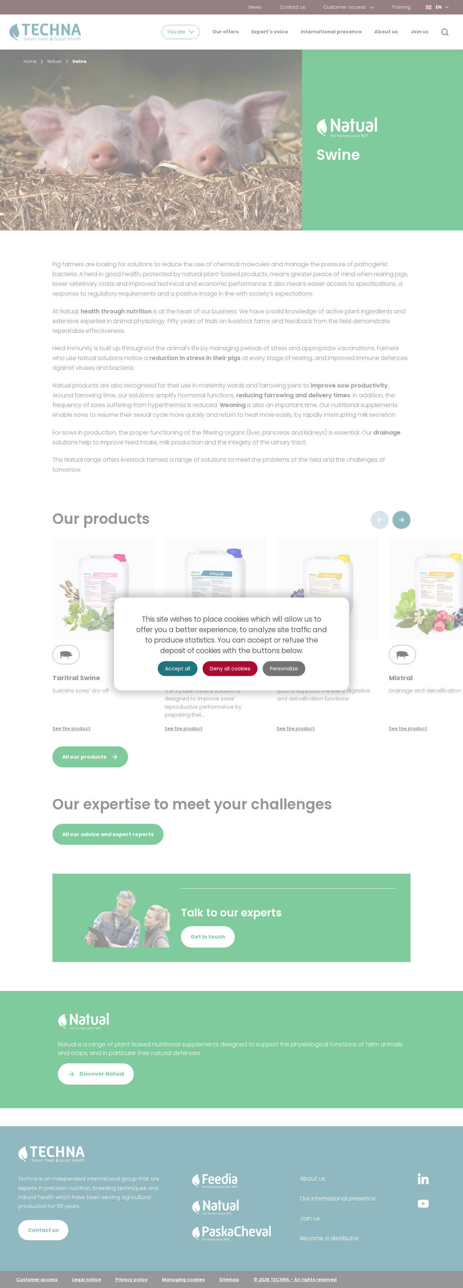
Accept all (177, 668)
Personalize (284, 668)
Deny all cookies (230, 668)
